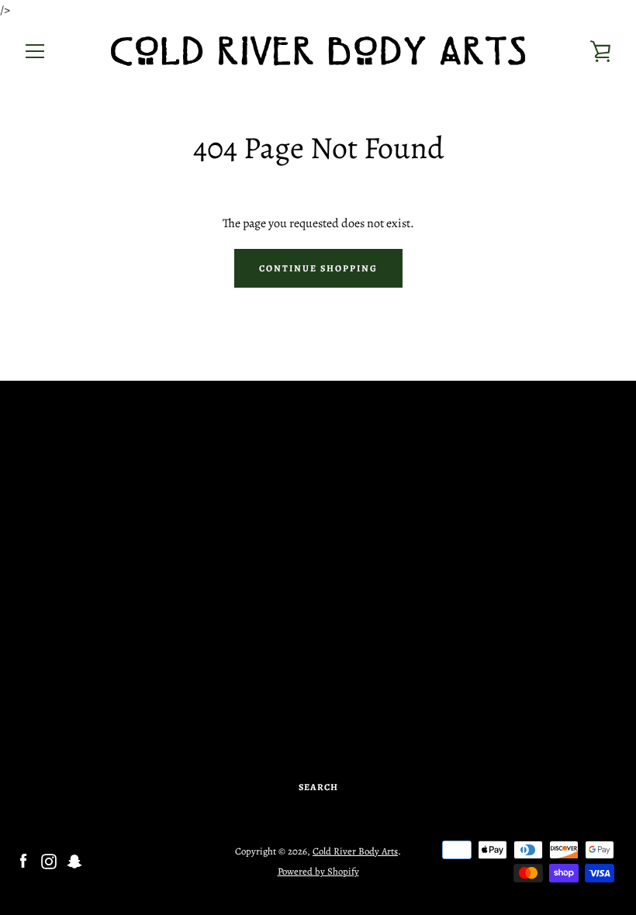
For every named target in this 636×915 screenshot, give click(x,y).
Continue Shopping (318, 268)
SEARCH (318, 787)
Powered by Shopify (318, 871)
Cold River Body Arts (355, 851)
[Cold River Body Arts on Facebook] (23, 860)
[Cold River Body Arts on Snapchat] (74, 860)
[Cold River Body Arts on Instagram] (49, 860)
